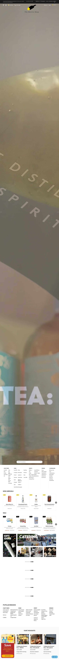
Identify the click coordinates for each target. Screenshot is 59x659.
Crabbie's (4, 617)
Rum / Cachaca (31, 474)
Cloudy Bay (28, 612)
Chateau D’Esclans (29, 613)
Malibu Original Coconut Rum (44, 616)
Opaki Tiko (43, 619)
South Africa (16, 487)
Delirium (4, 614)
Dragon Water (52, 613)
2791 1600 (18, 5)
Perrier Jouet (28, 611)
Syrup (43, 470)
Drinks (43, 468)
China (19, 470)
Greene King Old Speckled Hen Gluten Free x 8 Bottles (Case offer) (23, 524)
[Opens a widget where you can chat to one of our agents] (54, 657)
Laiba (50, 615)
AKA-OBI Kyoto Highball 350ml (9, 501)
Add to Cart (8, 506)
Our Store (11, 5)
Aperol (42, 617)
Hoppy (9, 475)
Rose (24, 474)
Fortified (19, 484)
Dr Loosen (28, 615)
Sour (9, 471)
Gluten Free (9, 479)
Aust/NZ (5, 470)
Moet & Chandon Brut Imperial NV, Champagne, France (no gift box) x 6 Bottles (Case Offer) (49, 524)
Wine (15, 468)
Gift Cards (51, 477)
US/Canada (6, 474)
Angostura (36, 619)
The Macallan (36, 612)
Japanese (19, 474)
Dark (9, 476)
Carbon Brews (5, 611)
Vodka (30, 473)
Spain (15, 479)
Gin (29, 471)
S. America (15, 472)
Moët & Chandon (29, 609)
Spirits (30, 468)
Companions (52, 468)
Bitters (35, 474)
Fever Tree (51, 609)
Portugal (15, 482)
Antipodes (51, 612)
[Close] (12, 636)
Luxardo (50, 611)
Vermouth (36, 471)
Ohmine (19, 615)
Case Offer (10, 483)
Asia (4, 471)
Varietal (19, 482)
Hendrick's (36, 611)
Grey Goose (36, 613)
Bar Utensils (44, 477)
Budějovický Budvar (12, 613)
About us (45, 5)
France (15, 474)
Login (50, 5)
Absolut (42, 612)
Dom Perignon (21, 611)
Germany (15, 477)
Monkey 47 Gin (44, 611)
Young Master (13, 611)
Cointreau (36, 617)
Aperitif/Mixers (36, 470)
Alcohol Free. (9, 481)
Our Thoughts (29, 630)
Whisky (30, 470)
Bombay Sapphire (37, 609)
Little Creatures (6, 609)
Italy (14, 484)
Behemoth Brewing (14, 609)
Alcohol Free (20, 477)
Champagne (20, 487)
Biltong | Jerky (51, 470)
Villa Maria (20, 613)
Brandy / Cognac (37, 473)
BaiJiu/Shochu (31, 477)
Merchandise (51, 474)
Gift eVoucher (51, 480)
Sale (4, 513)
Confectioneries (52, 473)
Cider (9, 470)
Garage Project (13, 617)
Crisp (50, 471)
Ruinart (19, 612)
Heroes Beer (5, 612)
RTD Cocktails (44, 471)
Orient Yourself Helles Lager (49, 501)
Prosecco (25, 472)
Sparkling (25, 470)
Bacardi (35, 615)
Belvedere (43, 613)
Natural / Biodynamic (20, 480)
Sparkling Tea (44, 473)
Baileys (35, 620)
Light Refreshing (10, 473)
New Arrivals (8, 491)
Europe (5, 473)
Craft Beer (6, 468)
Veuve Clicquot (21, 609)
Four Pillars (43, 609)
